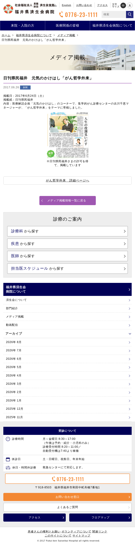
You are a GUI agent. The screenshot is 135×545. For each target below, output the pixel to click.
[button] (67, 180)
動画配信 (12, 324)
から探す (25, 231)
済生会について (16, 299)
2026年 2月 (14, 392)
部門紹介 (12, 308)
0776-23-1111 (81, 14)
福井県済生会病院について (112, 25)
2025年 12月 (14, 408)
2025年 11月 (14, 417)
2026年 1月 (14, 400)
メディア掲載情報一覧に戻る (66, 200)
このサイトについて (58, 535)
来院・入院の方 (22, 25)
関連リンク (99, 531)
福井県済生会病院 (28, 8)
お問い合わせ (84, 5)
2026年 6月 (14, 358)
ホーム (6, 35)
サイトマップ (81, 535)
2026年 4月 (14, 375)
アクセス (102, 5)
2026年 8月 (14, 342)
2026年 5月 (14, 367)
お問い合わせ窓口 (67, 496)
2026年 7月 (14, 350)
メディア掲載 (66, 35)
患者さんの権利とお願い (44, 531)
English (66, 5)
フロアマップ (101, 517)
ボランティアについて (76, 531)
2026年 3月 (14, 383)
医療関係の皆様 (67, 25)
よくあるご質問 (67, 507)
